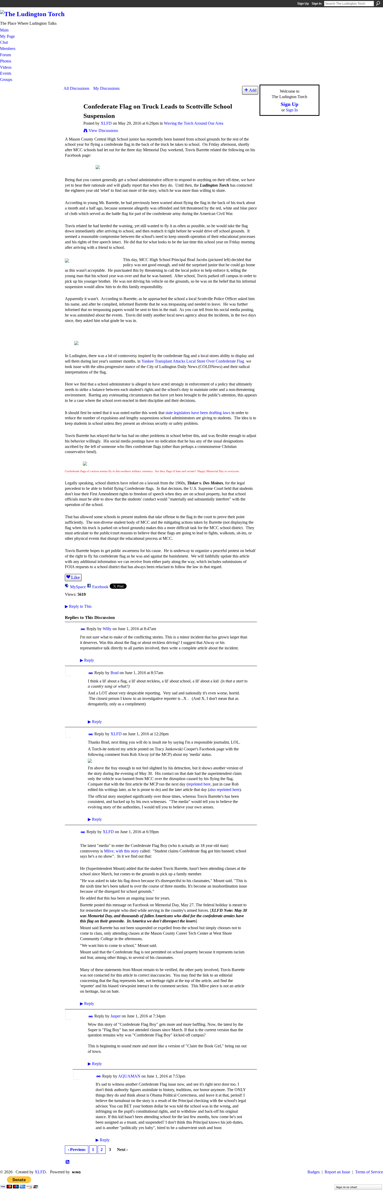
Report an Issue (337, 1172)
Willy (107, 628)
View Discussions (103, 130)
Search (378, 3)
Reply (87, 660)
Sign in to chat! (346, 1187)
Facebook (100, 587)
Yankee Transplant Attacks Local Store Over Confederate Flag (192, 361)
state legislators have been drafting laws (197, 412)
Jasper (115, 1016)
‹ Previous (76, 1149)
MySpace (78, 587)
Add (252, 90)
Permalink (83, 629)
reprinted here (199, 784)
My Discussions (106, 88)
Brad (114, 672)
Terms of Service (369, 1172)
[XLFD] (72, 116)
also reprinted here (224, 789)
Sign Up (303, 3)
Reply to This (78, 606)
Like (75, 577)
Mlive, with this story (121, 851)
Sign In (317, 3)
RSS (67, 1162)
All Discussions (76, 88)
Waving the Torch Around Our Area (193, 123)
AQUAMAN (129, 1076)
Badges (313, 1172)
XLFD (106, 123)
